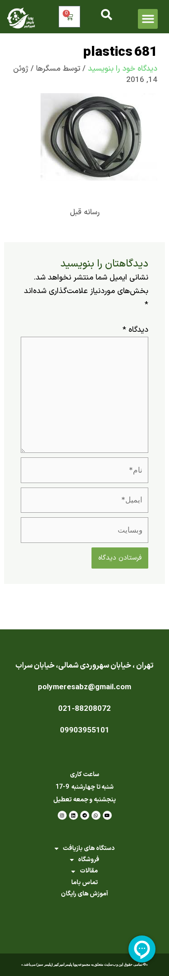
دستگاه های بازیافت (88, 848)
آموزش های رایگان (84, 894)
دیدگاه (135, 330)
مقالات (89, 871)
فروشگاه (88, 859)
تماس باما (84, 882)
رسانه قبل (85, 212)
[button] (148, 19)
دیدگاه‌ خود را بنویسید (122, 69)
